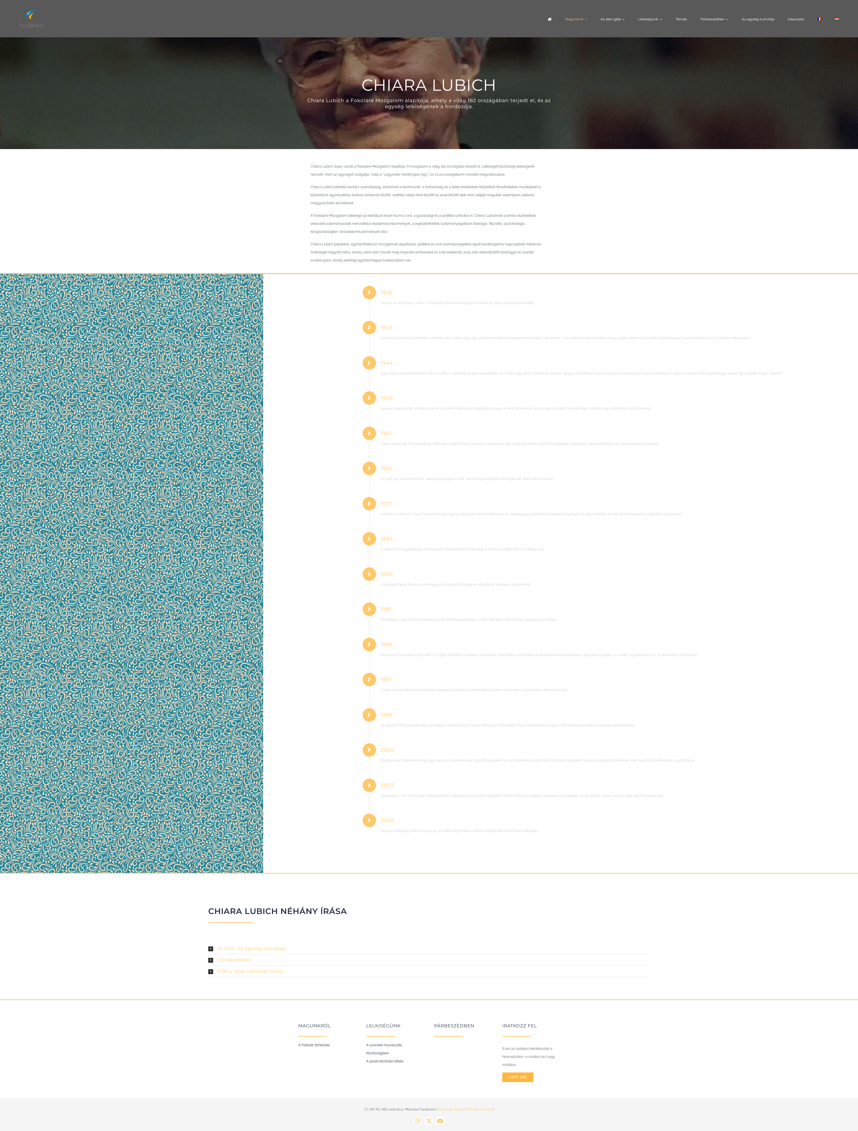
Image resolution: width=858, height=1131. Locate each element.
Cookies (457, 1109)
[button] (429, 948)
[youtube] (440, 1120)
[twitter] (429, 1120)
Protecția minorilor (478, 1109)
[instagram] (417, 1120)
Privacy (443, 1109)
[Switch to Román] (820, 18)
